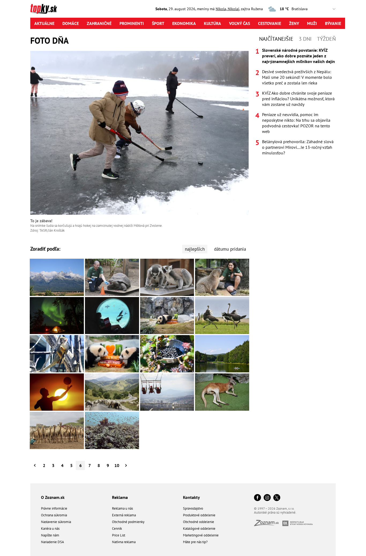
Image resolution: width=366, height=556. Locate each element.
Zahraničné (99, 23)
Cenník (117, 528)
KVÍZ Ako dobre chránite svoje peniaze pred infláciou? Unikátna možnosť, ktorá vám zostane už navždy (298, 98)
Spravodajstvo (193, 508)
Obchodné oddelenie (198, 522)
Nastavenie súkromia (56, 522)
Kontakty (191, 497)
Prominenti (131, 23)
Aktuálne (44, 23)
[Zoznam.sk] (268, 524)
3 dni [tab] (305, 38)
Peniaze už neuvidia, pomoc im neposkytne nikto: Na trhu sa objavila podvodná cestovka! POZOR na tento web (296, 123)
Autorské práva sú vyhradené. (275, 512)
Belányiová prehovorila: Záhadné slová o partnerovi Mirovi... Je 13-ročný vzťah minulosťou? (298, 147)
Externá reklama (124, 515)
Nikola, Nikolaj (227, 8)
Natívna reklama (124, 542)
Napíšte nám (50, 535)
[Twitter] (276, 498)
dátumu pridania (230, 249)
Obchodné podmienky (128, 522)
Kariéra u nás (50, 528)
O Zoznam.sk (53, 497)
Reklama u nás (122, 508)
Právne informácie (54, 508)
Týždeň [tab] (326, 38)
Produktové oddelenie (199, 515)
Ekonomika (184, 23)
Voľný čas (239, 23)
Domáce (70, 23)
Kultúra (212, 23)
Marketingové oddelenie (201, 535)
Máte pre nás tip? (195, 542)
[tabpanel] (295, 101)
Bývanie (333, 23)
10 (116, 465)
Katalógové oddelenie (199, 528)
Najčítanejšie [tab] (276, 38)
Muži (312, 23)
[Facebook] (257, 498)
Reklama (120, 497)
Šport (158, 23)
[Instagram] (267, 498)
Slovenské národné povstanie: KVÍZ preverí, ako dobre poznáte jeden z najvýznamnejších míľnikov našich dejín (298, 55)
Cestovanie (269, 23)
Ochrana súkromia (54, 515)
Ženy (294, 23)
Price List (118, 535)
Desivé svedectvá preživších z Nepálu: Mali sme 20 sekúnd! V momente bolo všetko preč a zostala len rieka (297, 77)
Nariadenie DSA (52, 542)
